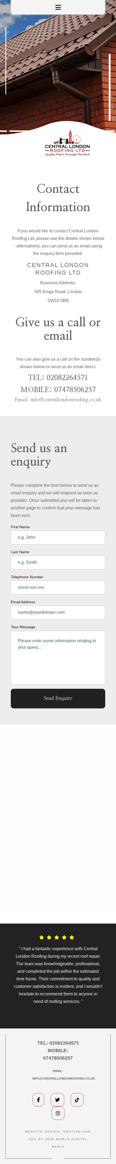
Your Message (23, 627)
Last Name (20, 552)
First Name (20, 527)
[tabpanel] (58, 972)
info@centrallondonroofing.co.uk (65, 400)
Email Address (23, 602)
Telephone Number (27, 577)
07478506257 (75, 389)
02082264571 (67, 377)
